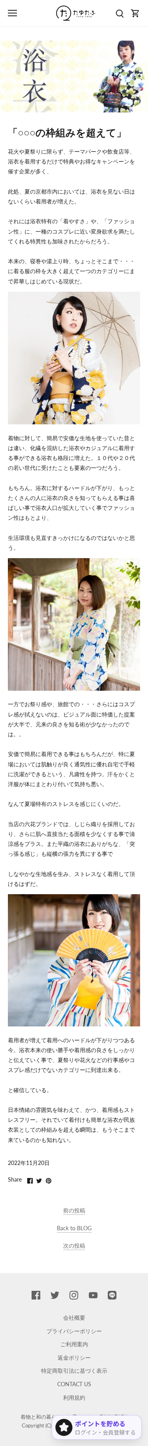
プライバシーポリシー (74, 1331)
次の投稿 (74, 1245)
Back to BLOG (74, 1228)
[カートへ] (135, 13)
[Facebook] (36, 1295)
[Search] (119, 13)
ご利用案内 (74, 1344)
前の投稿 (74, 1210)
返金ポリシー (74, 1357)
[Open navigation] (12, 13)
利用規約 (74, 1397)
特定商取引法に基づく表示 (74, 1370)
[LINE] (112, 1295)
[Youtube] (93, 1295)
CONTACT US (74, 1384)
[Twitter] (55, 1295)
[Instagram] (73, 1295)
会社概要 (74, 1317)
